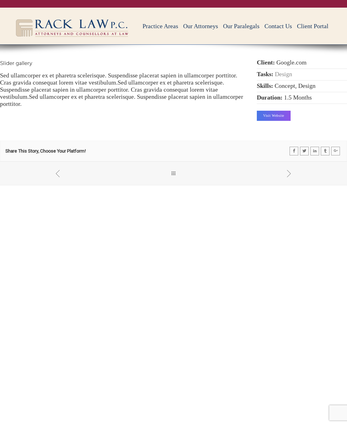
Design (283, 74)
